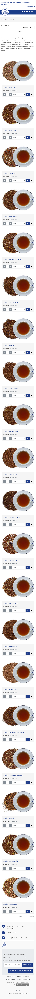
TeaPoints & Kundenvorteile (19, 971)
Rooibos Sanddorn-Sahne (11, 431)
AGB (17, 982)
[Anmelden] (29, 11)
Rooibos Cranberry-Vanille (11, 517)
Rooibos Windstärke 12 (10, 603)
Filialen (19, 976)
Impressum (26, 976)
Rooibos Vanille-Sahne (10, 474)
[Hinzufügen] (10, 94)
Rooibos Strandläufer (10, 130)
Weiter (32, 916)
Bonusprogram (11, 976)
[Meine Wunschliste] (27, 12)
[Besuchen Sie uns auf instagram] (19, 990)
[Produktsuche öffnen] (22, 12)
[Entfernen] (4, 94)
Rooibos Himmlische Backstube (13, 775)
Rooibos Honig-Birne (10, 904)
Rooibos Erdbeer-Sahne (10, 302)
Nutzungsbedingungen (23, 979)
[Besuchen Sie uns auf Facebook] (17, 990)
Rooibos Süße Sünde (9, 87)
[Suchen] (33, 25)
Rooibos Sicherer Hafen (10, 861)
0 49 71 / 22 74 (11, 933)
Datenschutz (10, 982)
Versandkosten (24, 982)
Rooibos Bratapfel (8, 818)
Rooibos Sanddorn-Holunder (12, 259)
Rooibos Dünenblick (9, 173)
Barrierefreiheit (10, 979)
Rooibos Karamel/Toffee (10, 689)
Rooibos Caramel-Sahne (10, 388)
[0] (24, 12)
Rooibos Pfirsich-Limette (11, 560)
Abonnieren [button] (27, 964)
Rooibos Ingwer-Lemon (10, 216)
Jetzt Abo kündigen (22, 985)
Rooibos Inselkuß (8, 345)
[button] (28, 27)
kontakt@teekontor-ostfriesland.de (17, 938)
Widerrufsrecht (11, 985)
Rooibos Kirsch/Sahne (10, 646)
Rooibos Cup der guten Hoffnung (14, 732)
